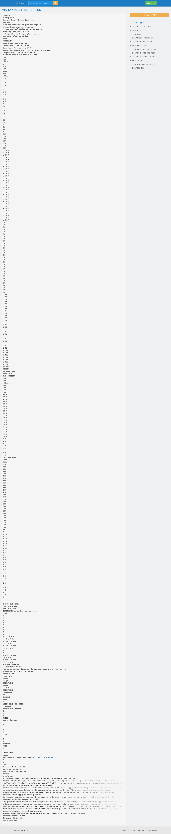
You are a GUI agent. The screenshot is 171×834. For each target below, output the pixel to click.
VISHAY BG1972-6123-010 (142, 64)
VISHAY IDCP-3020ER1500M (142, 57)
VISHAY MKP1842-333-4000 (142, 53)
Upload (152, 3)
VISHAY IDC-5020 (138, 68)
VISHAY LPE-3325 (138, 45)
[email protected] (45, 757)
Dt (20, 3)
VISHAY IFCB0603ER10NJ (141, 38)
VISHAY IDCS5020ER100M (141, 42)
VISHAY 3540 (136, 60)
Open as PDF (151, 15)
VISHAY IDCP (136, 30)
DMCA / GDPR (138, 830)
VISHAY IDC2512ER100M (141, 27)
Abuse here (152, 830)
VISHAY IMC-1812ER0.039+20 (143, 49)
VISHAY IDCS (135, 34)
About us (125, 830)
